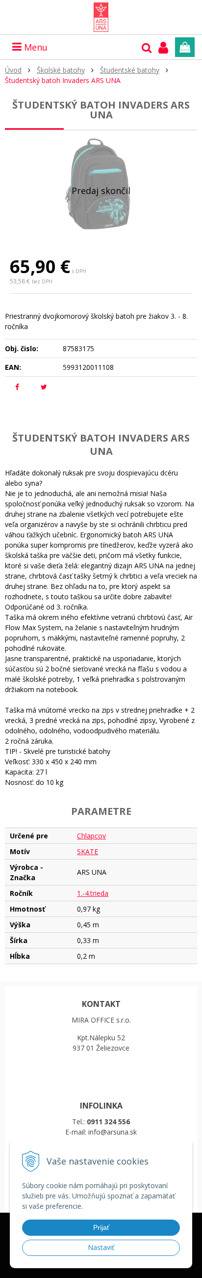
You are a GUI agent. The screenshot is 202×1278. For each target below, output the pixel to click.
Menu (35, 47)
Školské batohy (61, 70)
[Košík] (185, 47)
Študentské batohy (129, 70)
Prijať (101, 1227)
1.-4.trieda (92, 893)
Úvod (13, 70)
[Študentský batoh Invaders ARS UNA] (101, 184)
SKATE (87, 851)
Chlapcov (91, 835)
